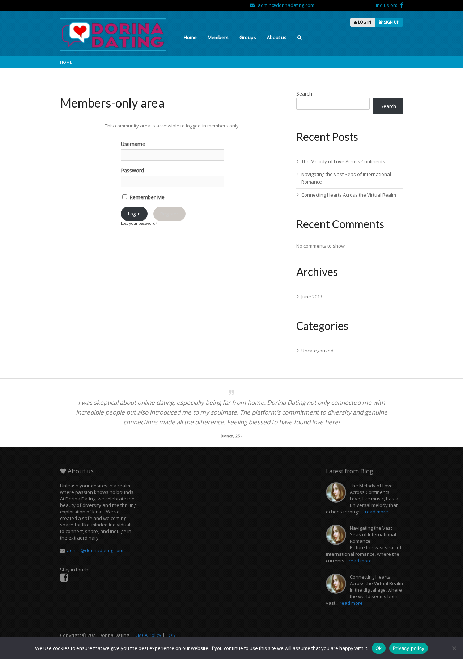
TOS (170, 635)
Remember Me (146, 197)
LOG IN (364, 22)
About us (276, 37)
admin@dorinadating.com (284, 5)
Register (169, 213)
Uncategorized (317, 350)
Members (218, 37)
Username (133, 143)
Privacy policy (409, 648)
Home (190, 37)
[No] (454, 648)
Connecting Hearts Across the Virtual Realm (348, 195)
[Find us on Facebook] (401, 5)
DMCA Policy (148, 635)
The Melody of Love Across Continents (343, 161)
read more (376, 511)
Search (304, 93)
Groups (247, 37)
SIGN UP (391, 22)
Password (132, 170)
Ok (378, 648)
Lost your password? (139, 223)
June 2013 (311, 296)
